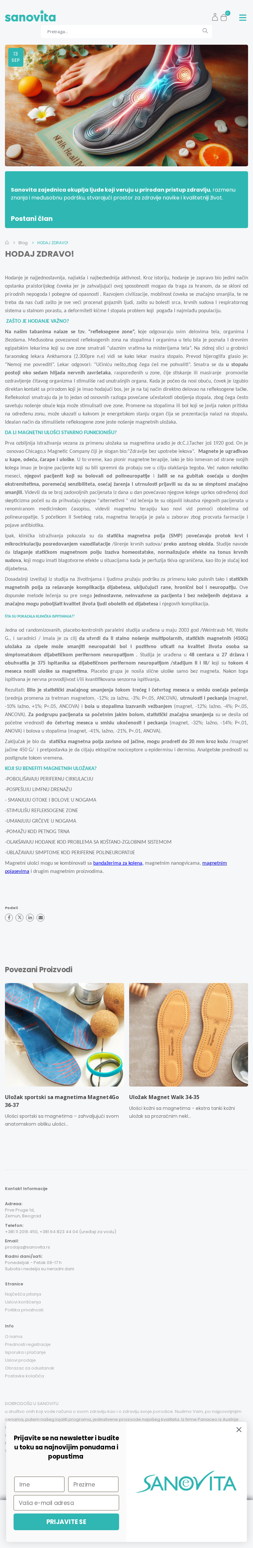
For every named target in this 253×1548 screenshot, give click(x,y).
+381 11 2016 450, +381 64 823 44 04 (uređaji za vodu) (60, 1232)
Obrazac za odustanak (29, 1368)
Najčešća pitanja (23, 1294)
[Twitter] (19, 918)
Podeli (11, 908)
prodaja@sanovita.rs (27, 1247)
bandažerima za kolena (117, 863)
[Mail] (40, 918)
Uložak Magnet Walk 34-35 (164, 1097)
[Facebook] (9, 918)
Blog (23, 243)
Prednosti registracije (28, 1344)
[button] (225, 16)
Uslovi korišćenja (23, 1302)
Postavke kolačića (24, 1376)
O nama (13, 1336)
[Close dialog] (239, 1429)
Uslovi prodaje (20, 1360)
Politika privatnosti (24, 1310)
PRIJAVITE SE (66, 1521)
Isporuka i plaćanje (25, 1352)
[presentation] (3, 1057)
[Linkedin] (30, 918)
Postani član (32, 218)
